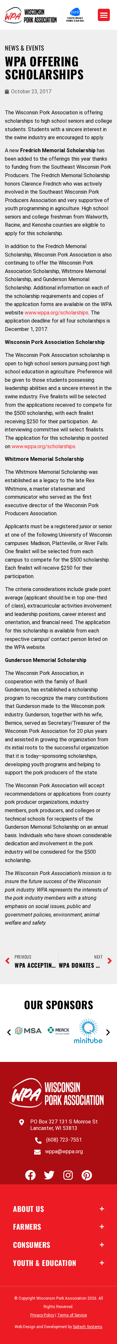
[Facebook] (30, 1175)
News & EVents (24, 47)
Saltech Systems (87, 1327)
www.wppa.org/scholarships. (44, 446)
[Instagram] (68, 1175)
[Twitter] (49, 1175)
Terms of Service (72, 1315)
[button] (104, 15)
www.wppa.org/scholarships (56, 313)
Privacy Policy (42, 1315)
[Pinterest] (87, 1175)
